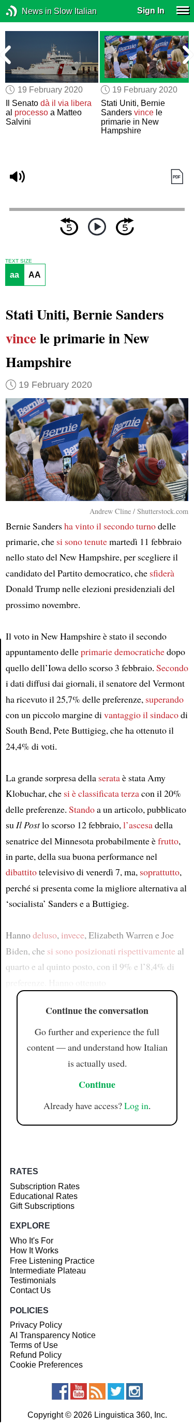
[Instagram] (134, 1391)
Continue (97, 1084)
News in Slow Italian (27, 11)
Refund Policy (36, 1355)
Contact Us (30, 1290)
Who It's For (31, 1240)
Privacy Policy (36, 1325)
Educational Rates (44, 1196)
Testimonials (33, 1280)
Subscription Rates (45, 1186)
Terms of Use (34, 1345)
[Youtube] (78, 1391)
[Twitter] (116, 1391)
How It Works (34, 1250)
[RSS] (97, 1391)
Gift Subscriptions (42, 1206)
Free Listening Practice (52, 1260)
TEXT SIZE (18, 261)
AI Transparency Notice (53, 1335)
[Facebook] (60, 1391)
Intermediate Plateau (48, 1270)
